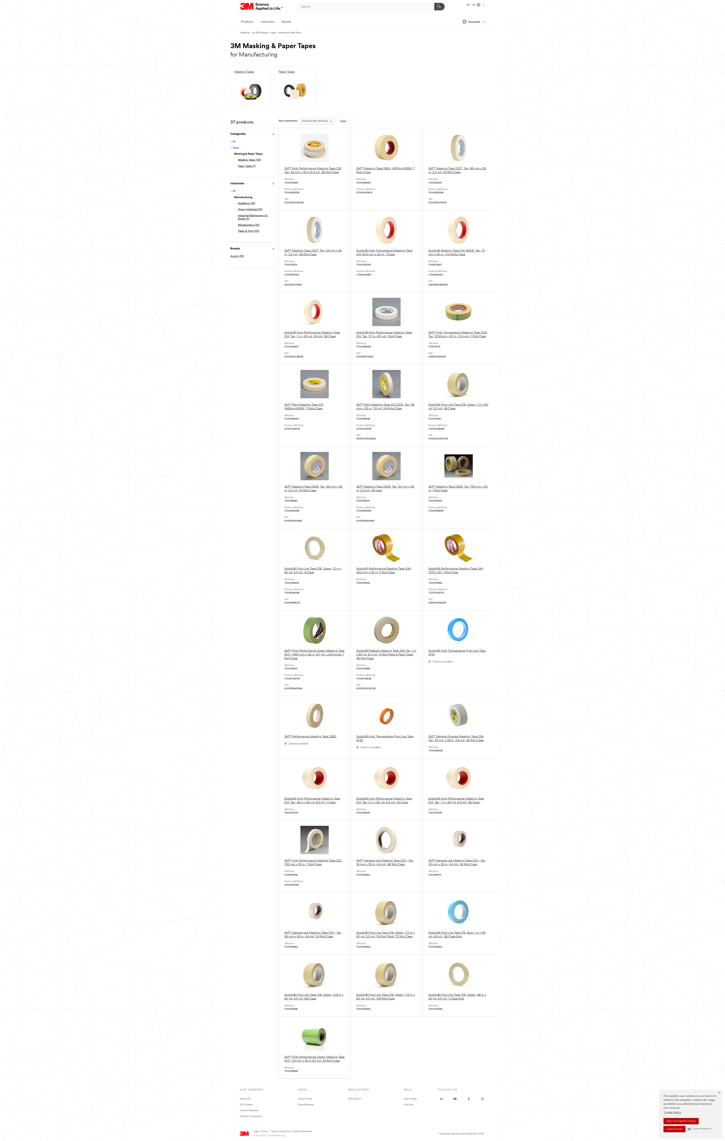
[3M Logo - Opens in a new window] (261, 6)
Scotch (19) (237, 256)
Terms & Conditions (280, 1131)
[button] (699, 1129)
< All (232, 141)
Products (247, 21)
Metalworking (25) (248, 225)
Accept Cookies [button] (674, 1129)
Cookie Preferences (302, 1131)
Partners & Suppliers (251, 1116)
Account (474, 22)
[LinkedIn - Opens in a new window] (441, 1099)
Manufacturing (315, 121)
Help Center (410, 1099)
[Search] (439, 6)
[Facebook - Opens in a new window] (469, 1099)
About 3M (245, 1099)
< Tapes (234, 148)
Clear (343, 121)
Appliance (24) (246, 203)
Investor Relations (249, 1110)
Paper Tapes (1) (246, 166)
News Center (305, 1099)
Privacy (264, 1131)
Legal (256, 1131)
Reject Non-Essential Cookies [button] (681, 1121)
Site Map (408, 1104)
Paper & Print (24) (248, 231)
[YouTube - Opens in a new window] (455, 1099)
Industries (267, 21)
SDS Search (354, 1099)
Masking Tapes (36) (249, 160)
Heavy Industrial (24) (250, 209)
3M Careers (246, 1104)
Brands (286, 21)
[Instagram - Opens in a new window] (482, 1099)
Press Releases (306, 1104)
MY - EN (471, 5)
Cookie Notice (672, 1112)
